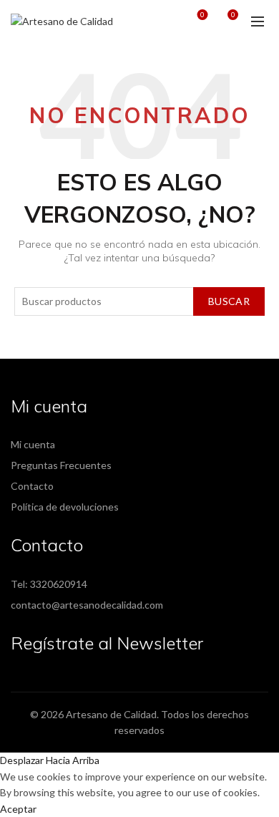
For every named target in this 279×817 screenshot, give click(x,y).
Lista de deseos (202, 15)
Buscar (229, 301)
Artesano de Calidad (111, 714)
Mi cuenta (33, 444)
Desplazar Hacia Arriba (49, 760)
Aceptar (18, 809)
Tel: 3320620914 (49, 584)
